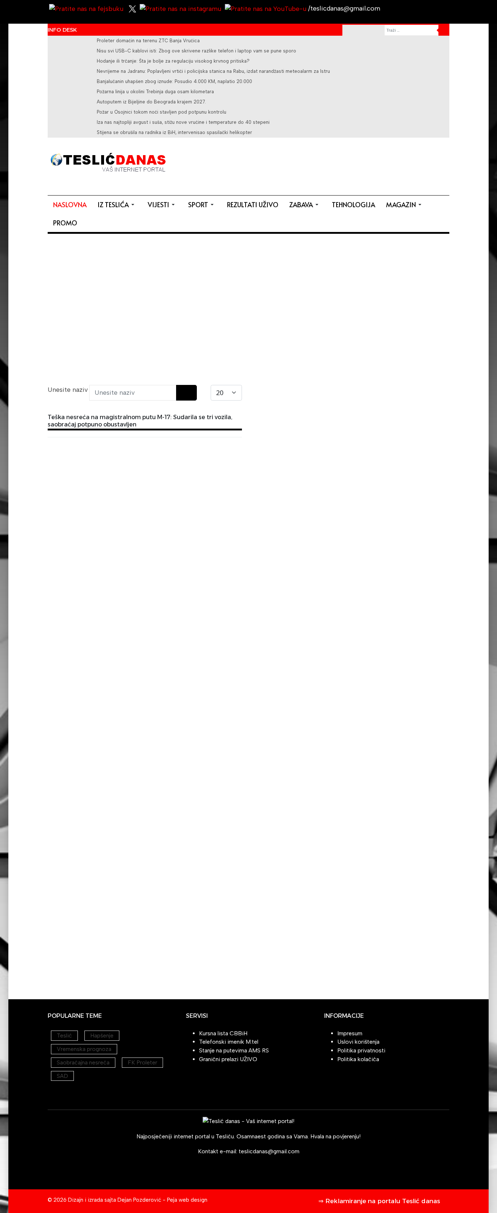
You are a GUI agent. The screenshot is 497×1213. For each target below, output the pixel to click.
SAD (62, 1075)
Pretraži (443, 30)
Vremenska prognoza (84, 1048)
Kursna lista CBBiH (223, 1033)
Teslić (64, 1035)
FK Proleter (142, 1062)
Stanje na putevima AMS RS (234, 1050)
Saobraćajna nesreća (83, 1062)
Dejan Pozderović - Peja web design (162, 1200)
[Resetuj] (191, 393)
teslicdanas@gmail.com (269, 1151)
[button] (117, 205)
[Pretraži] (181, 393)
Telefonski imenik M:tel (228, 1041)
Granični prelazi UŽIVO (228, 1059)
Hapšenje (102, 1035)
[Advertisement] (316, 165)
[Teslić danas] (108, 161)
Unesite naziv (69, 390)
